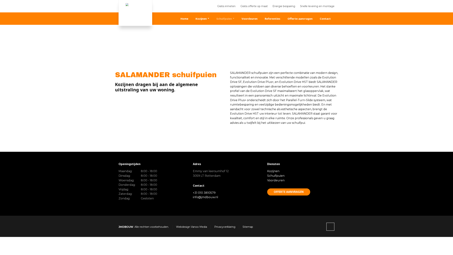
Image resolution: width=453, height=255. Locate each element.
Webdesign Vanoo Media (191, 226)
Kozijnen (273, 171)
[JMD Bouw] (135, 13)
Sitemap (248, 226)
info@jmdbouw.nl (205, 197)
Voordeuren (276, 180)
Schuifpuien (276, 175)
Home (303, 50)
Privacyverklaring (224, 226)
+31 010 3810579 (204, 192)
